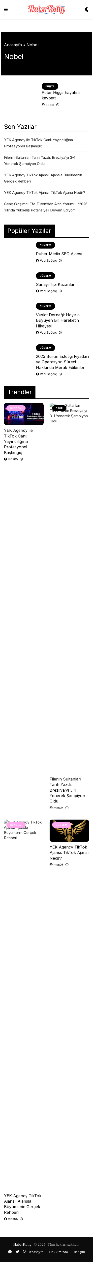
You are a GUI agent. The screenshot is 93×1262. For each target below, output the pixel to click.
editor (50, 105)
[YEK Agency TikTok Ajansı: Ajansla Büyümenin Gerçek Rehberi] (24, 1005)
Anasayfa (13, 44)
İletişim (79, 1252)
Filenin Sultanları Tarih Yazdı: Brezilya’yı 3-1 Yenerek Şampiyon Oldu (67, 790)
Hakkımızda (58, 1252)
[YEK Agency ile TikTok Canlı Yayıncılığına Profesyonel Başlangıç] (24, 414)
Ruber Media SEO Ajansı (59, 253)
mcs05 (13, 459)
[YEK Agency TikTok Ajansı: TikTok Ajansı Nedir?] (69, 831)
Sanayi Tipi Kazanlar (55, 284)
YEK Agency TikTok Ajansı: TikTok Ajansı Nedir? (44, 192)
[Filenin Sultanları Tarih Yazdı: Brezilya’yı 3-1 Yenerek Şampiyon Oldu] (69, 588)
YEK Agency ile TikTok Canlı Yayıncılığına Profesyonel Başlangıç (18, 441)
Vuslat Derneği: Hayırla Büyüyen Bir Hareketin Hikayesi (58, 320)
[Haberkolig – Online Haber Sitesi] (46, 9)
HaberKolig (22, 1244)
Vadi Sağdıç (48, 260)
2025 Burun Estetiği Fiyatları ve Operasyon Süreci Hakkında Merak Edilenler (62, 362)
